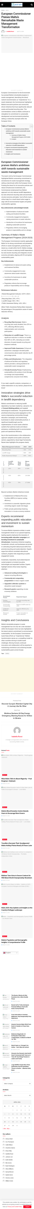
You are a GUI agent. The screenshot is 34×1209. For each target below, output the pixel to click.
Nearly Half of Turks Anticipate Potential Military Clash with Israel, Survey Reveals (20, 1006)
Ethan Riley (8, 1151)
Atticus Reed (9, 1139)
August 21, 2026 (6, 912)
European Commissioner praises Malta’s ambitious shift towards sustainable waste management (18, 131)
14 (9, 1118)
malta (7, 653)
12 (29, 1114)
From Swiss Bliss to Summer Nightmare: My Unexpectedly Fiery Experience (21, 1016)
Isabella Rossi (10, 31)
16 (17, 1118)
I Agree (27, 1206)
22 (13, 1121)
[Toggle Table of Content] (30, 126)
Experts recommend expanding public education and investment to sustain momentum (17, 150)
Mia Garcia (8, 1163)
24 (21, 1121)
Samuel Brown (9, 1172)
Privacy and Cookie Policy (15, 1206)
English (8, 953)
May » (8, 1128)
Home (2, 10)
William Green (9, 1181)
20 (4, 1121)
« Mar (4, 1128)
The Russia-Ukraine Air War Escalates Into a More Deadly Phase (19, 997)
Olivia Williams (9, 1169)
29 (13, 1125)
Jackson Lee (9, 1157)
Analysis (14, 139)
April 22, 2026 (20, 31)
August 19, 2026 (6, 944)
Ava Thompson (9, 1142)
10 (21, 1114)
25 (25, 1121)
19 (29, 1118)
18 (25, 1118)
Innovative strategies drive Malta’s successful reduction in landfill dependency (19, 144)
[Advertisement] (17, 71)
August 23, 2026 (6, 880)
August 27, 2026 (6, 815)
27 (4, 1125)
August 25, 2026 (6, 848)
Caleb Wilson (9, 1145)
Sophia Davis (9, 1175)
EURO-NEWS (9, 1160)
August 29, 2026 (6, 783)
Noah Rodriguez (10, 1166)
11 (25, 1114)
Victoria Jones (9, 1178)
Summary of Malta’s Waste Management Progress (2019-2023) (21, 136)
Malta (7, 10)
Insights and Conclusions (13, 154)
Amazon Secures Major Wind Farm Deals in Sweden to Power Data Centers (21, 1026)
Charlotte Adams (10, 1148)
